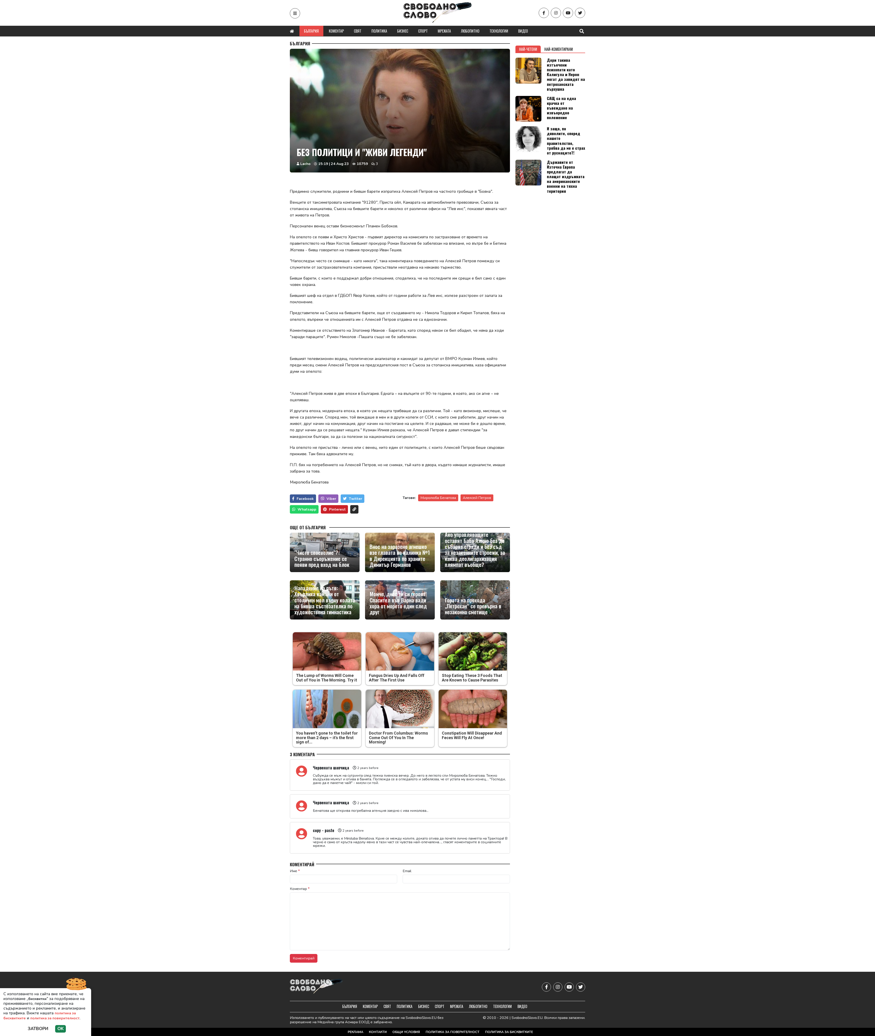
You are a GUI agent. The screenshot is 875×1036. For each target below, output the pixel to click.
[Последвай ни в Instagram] (556, 13)
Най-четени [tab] (528, 49)
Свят (357, 31)
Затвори (38, 1029)
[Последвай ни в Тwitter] (580, 13)
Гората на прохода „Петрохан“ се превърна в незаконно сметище (473, 606)
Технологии (498, 31)
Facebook (305, 498)
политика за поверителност (55, 1018)
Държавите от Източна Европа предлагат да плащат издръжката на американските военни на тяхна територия (565, 176)
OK (60, 1029)
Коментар (336, 31)
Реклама (355, 1032)
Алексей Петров (477, 497)
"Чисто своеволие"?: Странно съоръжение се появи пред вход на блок (321, 558)
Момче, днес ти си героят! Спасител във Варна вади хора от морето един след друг (398, 603)
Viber (331, 498)
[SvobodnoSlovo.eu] (316, 987)
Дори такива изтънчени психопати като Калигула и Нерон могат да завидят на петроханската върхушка (566, 74)
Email (407, 871)
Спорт (423, 31)
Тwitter (355, 498)
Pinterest (337, 509)
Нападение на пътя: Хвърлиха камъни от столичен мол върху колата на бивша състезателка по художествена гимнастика (324, 600)
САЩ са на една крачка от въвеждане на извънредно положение (561, 107)
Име (295, 871)
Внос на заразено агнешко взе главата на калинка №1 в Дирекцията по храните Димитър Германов (400, 555)
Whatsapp (307, 509)
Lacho (305, 163)
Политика (379, 31)
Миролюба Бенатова (438, 497)
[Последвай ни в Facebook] (544, 13)
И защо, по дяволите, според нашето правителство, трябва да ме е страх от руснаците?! (566, 141)
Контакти (378, 1032)
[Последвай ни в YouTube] (568, 13)
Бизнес (402, 31)
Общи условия (406, 1032)
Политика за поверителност (452, 1032)
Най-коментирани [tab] (558, 49)
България (311, 31)
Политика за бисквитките (509, 1032)
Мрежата (444, 31)
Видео (523, 31)
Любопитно (470, 31)
